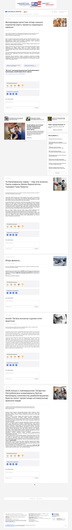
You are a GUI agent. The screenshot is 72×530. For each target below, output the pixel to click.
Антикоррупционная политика (9, 524)
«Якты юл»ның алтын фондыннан (16, 14)
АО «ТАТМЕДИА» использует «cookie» (10, 525)
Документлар (32, 498)
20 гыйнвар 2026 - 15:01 (8, 263)
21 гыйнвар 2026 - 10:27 (8, 30)
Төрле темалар (39, 498)
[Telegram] (13, 94)
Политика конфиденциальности (10, 526)
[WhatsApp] (16, 94)
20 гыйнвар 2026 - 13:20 (8, 403)
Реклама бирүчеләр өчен (28, 14)
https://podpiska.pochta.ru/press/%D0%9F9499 (15, 73)
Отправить (36, 107)
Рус (52, 11)
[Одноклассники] (10, 94)
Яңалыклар (8, 18)
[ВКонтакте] (7, 94)
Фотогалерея (36, 14)
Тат (56, 11)
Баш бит (6, 14)
